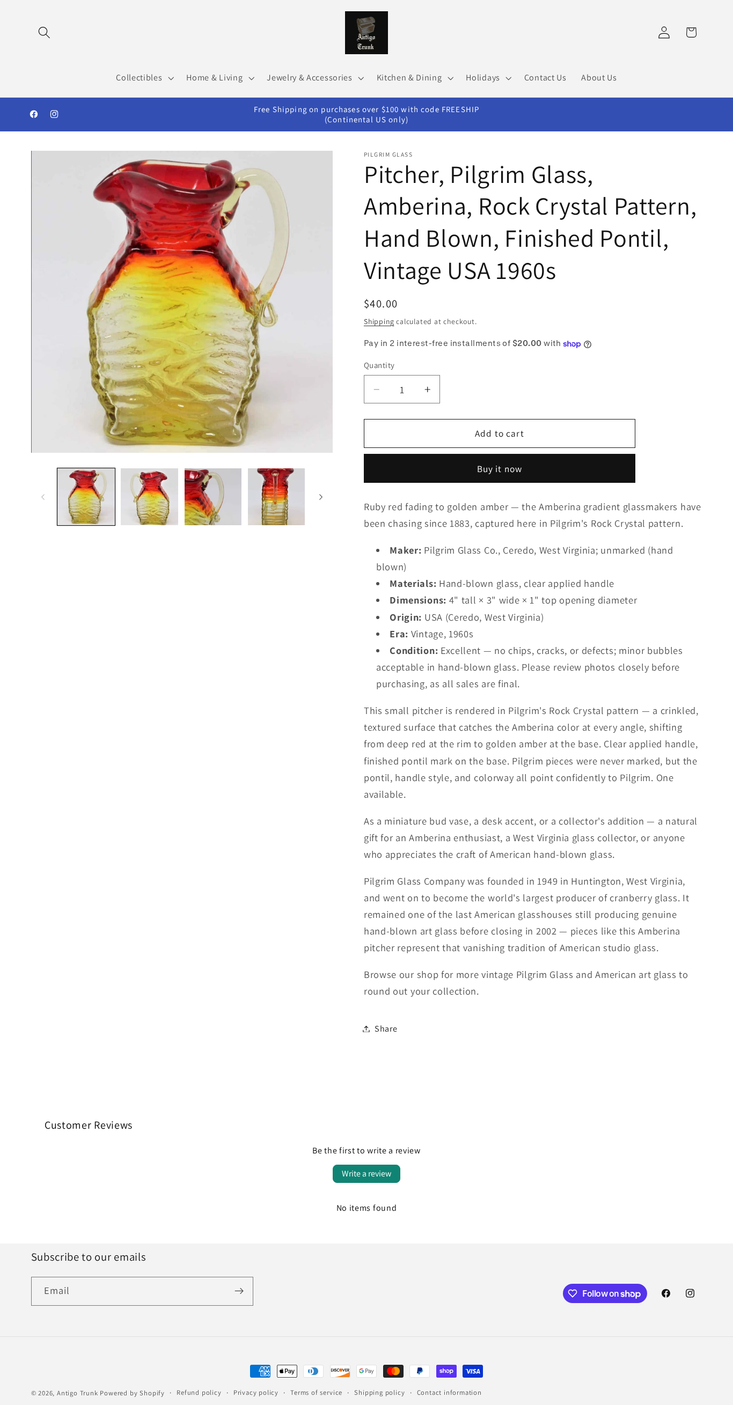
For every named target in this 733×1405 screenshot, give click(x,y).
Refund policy (199, 1392)
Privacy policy (255, 1392)
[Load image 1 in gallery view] (86, 497)
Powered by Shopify (132, 1392)
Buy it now (500, 468)
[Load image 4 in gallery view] (276, 497)
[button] (44, 32)
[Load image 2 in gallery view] (149, 497)
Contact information (449, 1392)
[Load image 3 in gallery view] (213, 497)
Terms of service (316, 1392)
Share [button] (386, 1028)
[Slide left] (43, 497)
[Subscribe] (239, 1291)
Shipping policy (379, 1392)
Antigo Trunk (77, 1392)
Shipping (379, 321)
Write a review (366, 1173)
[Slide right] (321, 497)
